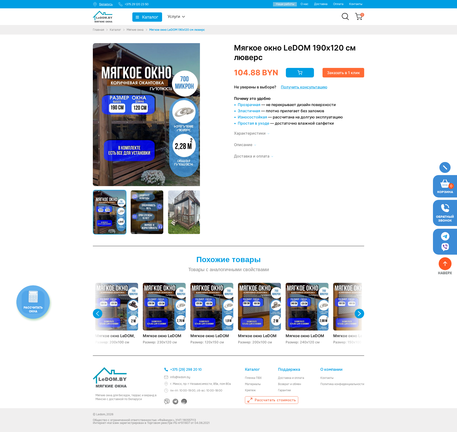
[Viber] (167, 401)
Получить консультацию (304, 87)
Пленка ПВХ (253, 378)
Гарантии (284, 390)
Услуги (174, 16)
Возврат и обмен (289, 384)
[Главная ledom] (110, 377)
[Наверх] (445, 263)
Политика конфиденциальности (342, 384)
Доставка (321, 4)
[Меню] (445, 167)
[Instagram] (184, 401)
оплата (299, 378)
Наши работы (285, 4)
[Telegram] (175, 401)
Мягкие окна (135, 30)
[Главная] (102, 17)
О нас (304, 4)
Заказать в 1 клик (343, 72)
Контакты (355, 4)
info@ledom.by (180, 377)
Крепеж (250, 390)
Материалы (253, 384)
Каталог (150, 17)
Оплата (338, 4)
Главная (98, 30)
